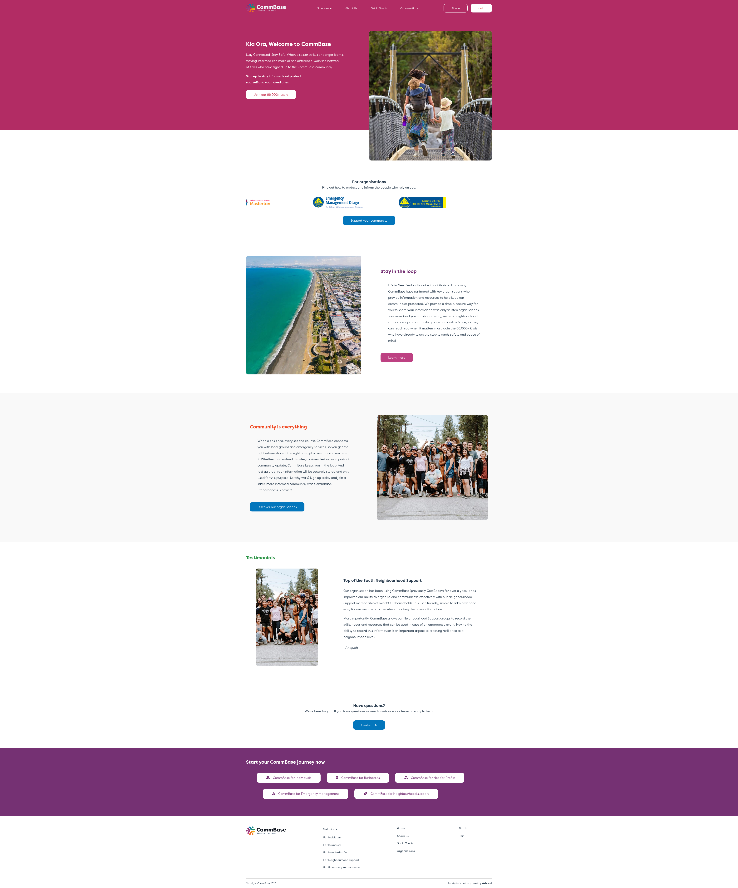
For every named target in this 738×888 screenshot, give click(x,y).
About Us (351, 8)
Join (461, 836)
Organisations (409, 8)
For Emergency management (342, 867)
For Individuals (332, 837)
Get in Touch (378, 8)
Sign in (463, 828)
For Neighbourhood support (341, 860)
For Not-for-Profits (335, 852)
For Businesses (332, 845)
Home (401, 828)
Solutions (323, 8)
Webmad (487, 883)
